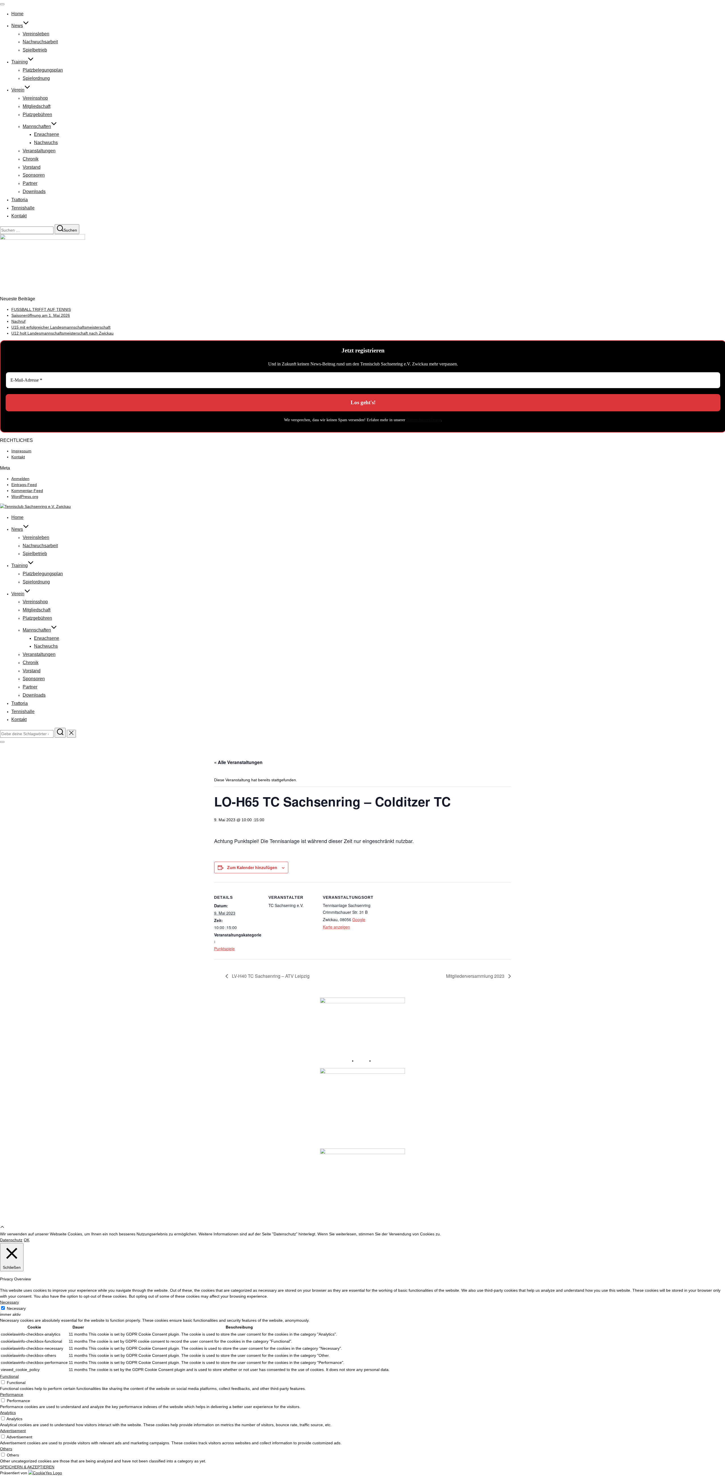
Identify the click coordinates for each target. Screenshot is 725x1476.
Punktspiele (224, 948)
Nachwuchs (46, 142)
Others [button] (6, 1449)
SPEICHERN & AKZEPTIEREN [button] (27, 1467)
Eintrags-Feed (24, 484)
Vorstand (31, 167)
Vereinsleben (36, 33)
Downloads (34, 191)
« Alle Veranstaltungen (238, 762)
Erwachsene (46, 134)
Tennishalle (23, 208)
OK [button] (26, 1240)
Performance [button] (11, 1394)
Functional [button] (9, 1376)
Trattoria (19, 199)
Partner (30, 183)
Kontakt (19, 215)
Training (19, 61)
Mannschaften (37, 126)
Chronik (31, 159)
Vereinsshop (35, 98)
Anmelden (20, 478)
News (17, 25)
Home (17, 13)
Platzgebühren (37, 114)
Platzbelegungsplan (43, 70)
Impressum (21, 451)
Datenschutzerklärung (423, 420)
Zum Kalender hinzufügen (252, 867)
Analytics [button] (8, 1412)
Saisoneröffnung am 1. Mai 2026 (40, 315)
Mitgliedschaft (36, 106)
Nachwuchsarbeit (40, 41)
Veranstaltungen (39, 150)
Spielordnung (36, 78)
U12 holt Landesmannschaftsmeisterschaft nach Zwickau (62, 333)
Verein (17, 89)
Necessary (16, 1308)
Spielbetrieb (35, 50)
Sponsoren (34, 175)
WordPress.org (24, 496)
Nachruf (18, 321)
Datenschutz (383, 1061)
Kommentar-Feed (27, 490)
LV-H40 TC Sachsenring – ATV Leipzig (270, 976)
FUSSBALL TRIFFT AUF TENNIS (41, 309)
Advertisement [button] (13, 1430)
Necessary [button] (9, 1302)
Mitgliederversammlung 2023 (476, 976)
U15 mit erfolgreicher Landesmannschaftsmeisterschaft (60, 327)
